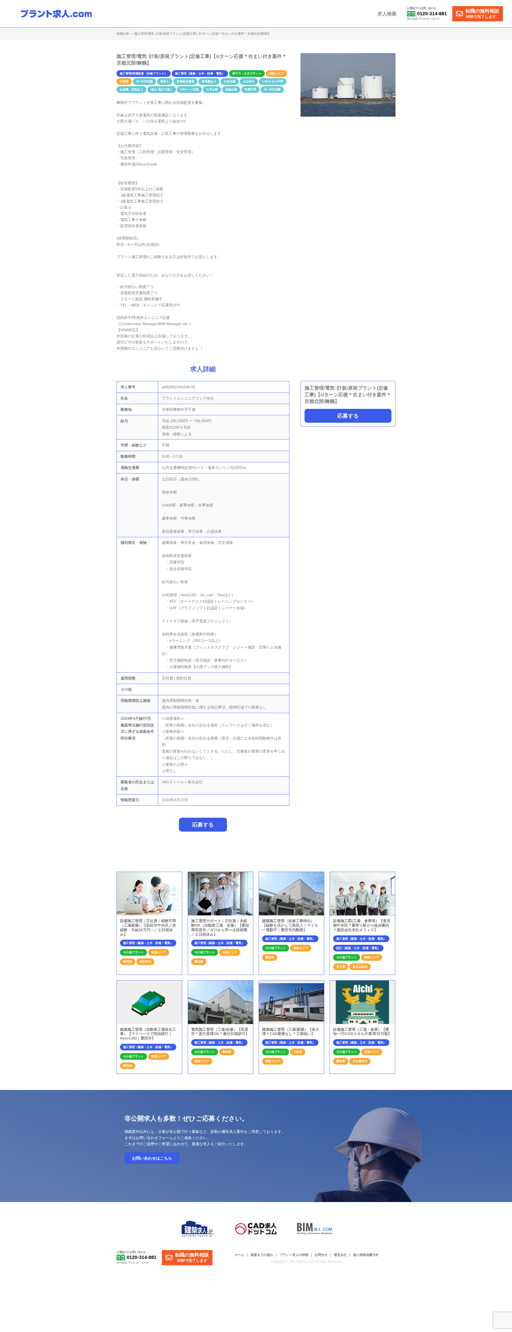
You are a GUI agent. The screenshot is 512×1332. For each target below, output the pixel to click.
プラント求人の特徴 (293, 1255)
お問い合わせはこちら (152, 1158)
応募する (348, 416)
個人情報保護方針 (366, 1255)
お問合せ (321, 1255)
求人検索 (387, 14)
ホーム (239, 1255)
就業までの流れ (262, 1255)
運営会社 (340, 1255)
